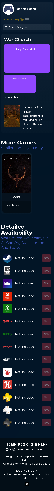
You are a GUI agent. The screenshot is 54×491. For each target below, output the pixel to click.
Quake (17, 196)
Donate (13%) (11, 19)
